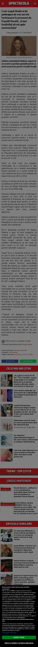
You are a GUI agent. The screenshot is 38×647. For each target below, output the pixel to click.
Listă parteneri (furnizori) (9, 632)
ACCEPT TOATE (19, 637)
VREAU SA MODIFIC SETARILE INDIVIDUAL (19, 643)
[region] (19, 616)
